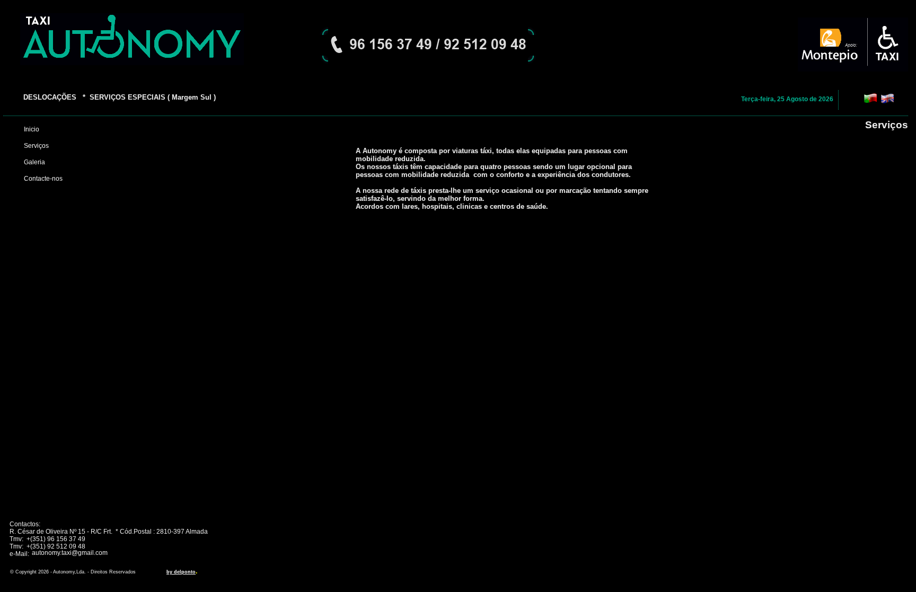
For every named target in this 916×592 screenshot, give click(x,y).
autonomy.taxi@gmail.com (70, 552)
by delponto (181, 572)
